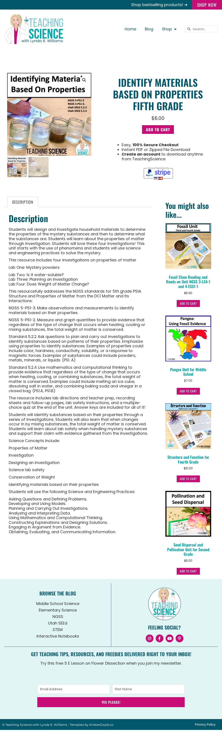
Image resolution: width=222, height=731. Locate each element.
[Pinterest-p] (179, 638)
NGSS (57, 616)
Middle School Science (57, 603)
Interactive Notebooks (57, 636)
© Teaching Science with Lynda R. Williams (34, 725)
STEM (58, 629)
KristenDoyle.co (101, 725)
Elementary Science (58, 610)
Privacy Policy (205, 724)
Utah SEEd (57, 623)
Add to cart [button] (188, 303)
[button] (84, 80)
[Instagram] (149, 638)
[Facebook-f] (159, 638)
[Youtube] (169, 638)
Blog (149, 29)
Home (130, 29)
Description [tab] (22, 202)
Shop (167, 29)
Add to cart (158, 129)
